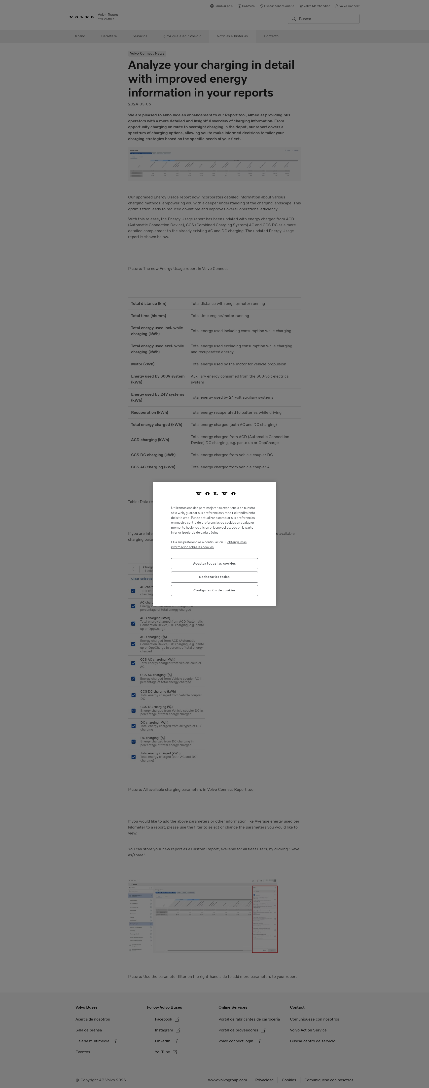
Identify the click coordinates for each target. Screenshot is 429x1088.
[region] (214, 544)
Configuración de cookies (214, 590)
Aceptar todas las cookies (214, 564)
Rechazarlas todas (214, 577)
